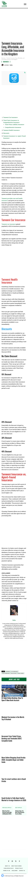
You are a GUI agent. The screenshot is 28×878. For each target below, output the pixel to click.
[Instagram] (12, 861)
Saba (11, 65)
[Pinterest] (15, 68)
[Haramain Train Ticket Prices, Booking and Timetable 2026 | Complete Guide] (14, 729)
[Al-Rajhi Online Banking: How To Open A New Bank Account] (14, 691)
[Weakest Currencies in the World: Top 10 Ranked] (14, 710)
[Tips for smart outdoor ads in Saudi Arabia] (14, 772)
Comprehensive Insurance (13, 127)
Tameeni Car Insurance (10, 117)
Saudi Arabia (21, 673)
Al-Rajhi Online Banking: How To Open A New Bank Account (12, 699)
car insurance (14, 671)
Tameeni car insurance (9, 224)
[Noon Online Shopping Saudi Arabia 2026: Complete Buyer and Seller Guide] (14, 750)
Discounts (6, 133)
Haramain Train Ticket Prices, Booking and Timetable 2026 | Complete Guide (12, 738)
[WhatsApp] (18, 68)
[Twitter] (11, 68)
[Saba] (3, 65)
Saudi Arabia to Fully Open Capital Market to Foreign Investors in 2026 (14, 799)
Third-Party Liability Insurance (14, 124)
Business (3, 58)
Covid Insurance (6, 673)
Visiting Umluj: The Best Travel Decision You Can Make (19, 812)
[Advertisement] (14, 25)
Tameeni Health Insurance (11, 130)
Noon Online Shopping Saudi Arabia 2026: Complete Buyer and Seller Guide (13, 759)
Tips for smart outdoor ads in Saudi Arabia (14, 780)
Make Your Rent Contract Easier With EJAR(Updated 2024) (7, 812)
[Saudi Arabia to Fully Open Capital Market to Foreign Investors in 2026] (14, 791)
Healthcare (13, 673)
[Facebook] (8, 68)
